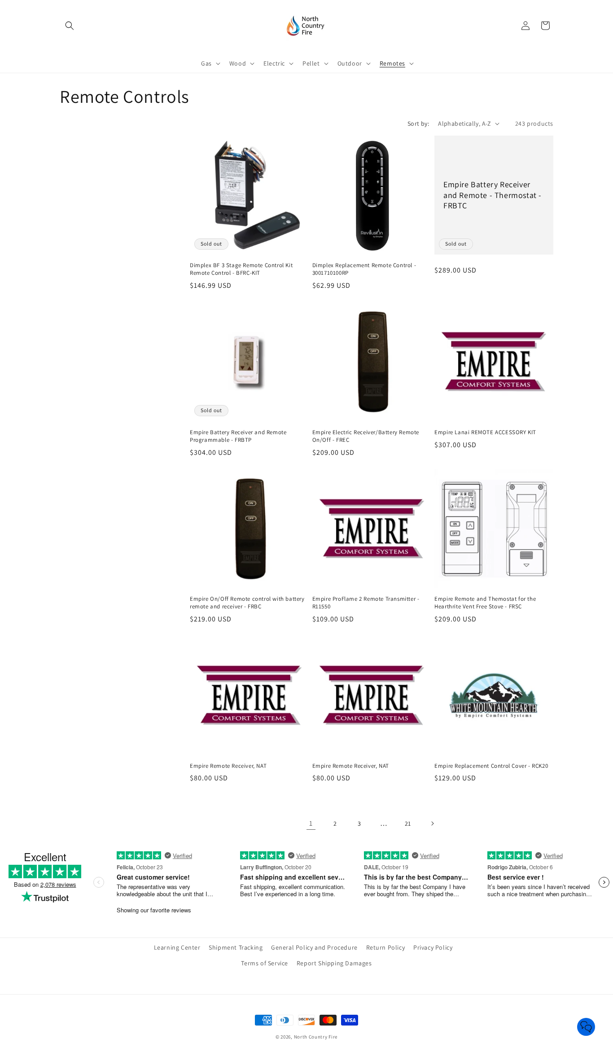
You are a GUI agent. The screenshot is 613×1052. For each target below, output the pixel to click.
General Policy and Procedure (314, 947)
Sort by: (418, 123)
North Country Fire (316, 1037)
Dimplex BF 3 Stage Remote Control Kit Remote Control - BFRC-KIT (241, 269)
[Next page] (432, 823)
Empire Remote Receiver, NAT (228, 766)
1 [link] (311, 823)
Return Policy (385, 947)
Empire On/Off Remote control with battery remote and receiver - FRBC (247, 602)
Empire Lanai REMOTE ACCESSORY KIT (485, 432)
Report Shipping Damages (334, 964)
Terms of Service (264, 964)
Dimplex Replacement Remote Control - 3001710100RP (364, 269)
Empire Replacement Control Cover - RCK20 (491, 766)
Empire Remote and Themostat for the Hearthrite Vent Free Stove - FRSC (485, 602)
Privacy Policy (432, 947)
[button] (69, 25)
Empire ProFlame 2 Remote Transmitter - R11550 (366, 602)
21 (408, 823)
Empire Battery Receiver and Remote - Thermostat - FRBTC (492, 195)
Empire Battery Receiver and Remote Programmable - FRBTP (238, 436)
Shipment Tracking (236, 947)
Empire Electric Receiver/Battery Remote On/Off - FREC (365, 436)
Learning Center (177, 947)
